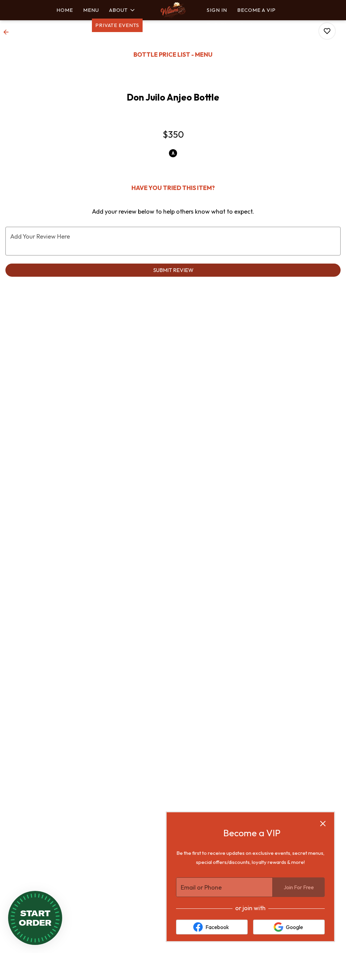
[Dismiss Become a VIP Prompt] (322, 823)
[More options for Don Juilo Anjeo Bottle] (327, 31)
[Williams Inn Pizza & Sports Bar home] (173, 10)
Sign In (217, 10)
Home (64, 10)
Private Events (117, 25)
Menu (91, 10)
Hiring (244, 25)
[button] (122, 10)
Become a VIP (256, 10)
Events (217, 25)
